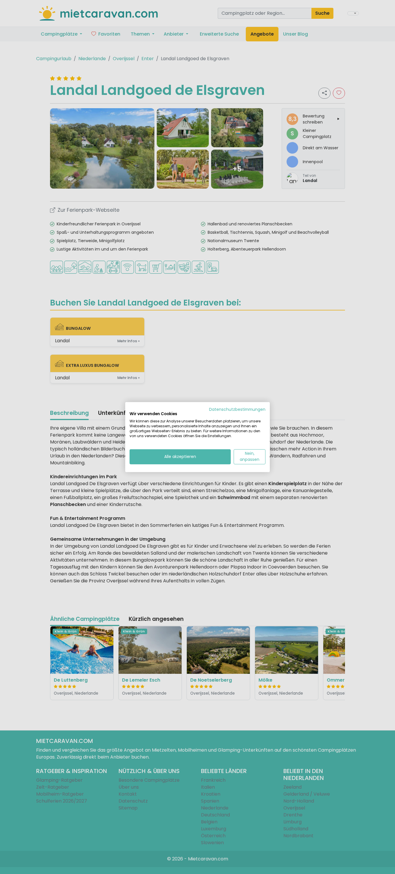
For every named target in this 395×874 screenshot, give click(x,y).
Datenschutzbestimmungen (237, 409)
